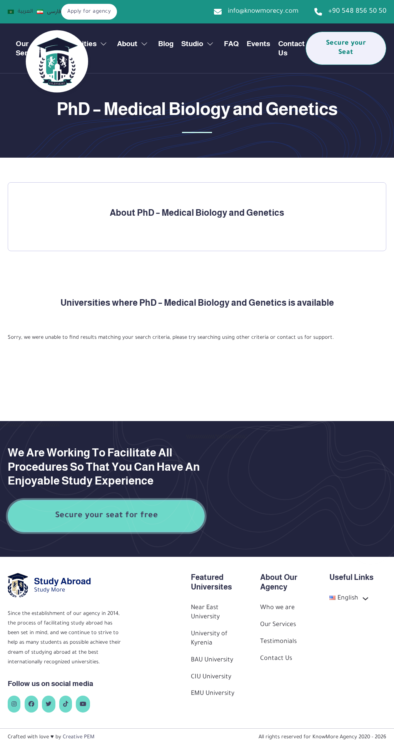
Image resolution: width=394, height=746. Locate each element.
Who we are (277, 608)
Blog (166, 44)
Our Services (278, 625)
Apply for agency (89, 12)
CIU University (211, 677)
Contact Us (291, 48)
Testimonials (278, 642)
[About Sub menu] (144, 44)
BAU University (212, 660)
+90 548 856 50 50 (357, 11)
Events (258, 44)
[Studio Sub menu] (210, 44)
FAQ (231, 44)
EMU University (212, 694)
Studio (192, 44)
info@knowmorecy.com (263, 11)
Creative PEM (79, 737)
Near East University (205, 613)
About (127, 44)
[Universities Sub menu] (103, 44)
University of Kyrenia (209, 639)
